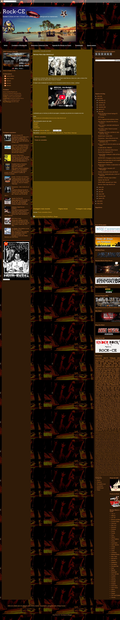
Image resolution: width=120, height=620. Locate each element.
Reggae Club (98, 443)
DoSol (104, 460)
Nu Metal (97, 469)
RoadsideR (114, 572)
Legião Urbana (115, 390)
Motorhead (103, 399)
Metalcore (111, 409)
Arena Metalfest (109, 449)
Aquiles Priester (101, 449)
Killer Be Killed (113, 464)
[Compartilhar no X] (57, 130)
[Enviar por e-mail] (54, 130)
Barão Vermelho (104, 453)
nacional (49, 133)
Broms (106, 382)
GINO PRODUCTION (113, 384)
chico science (99, 475)
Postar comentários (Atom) (45, 212)
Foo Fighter (105, 395)
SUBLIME (103, 472)
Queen (117, 372)
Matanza (97, 386)
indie (112, 428)
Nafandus (113, 560)
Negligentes (114, 562)
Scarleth (113, 576)
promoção (118, 446)
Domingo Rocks (111, 394)
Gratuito (111, 361)
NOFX (104, 468)
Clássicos (100, 434)
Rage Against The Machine (102, 416)
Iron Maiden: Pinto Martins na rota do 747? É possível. (20, 229)
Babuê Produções (108, 372)
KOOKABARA (105, 441)
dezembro (101, 100)
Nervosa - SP (55, 133)
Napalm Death (110, 468)
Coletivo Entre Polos (108, 456)
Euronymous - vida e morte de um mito (108, 138)
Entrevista (97, 371)
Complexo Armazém (100, 402)
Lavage (113, 546)
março (100, 194)
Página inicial (63, 209)
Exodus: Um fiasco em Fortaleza (20, 177)
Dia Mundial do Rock (100, 415)
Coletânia (97, 376)
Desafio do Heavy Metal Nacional (104, 458)
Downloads (79, 45)
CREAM (115, 432)
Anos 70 (116, 447)
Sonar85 (113, 581)
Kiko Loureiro (105, 464)
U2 (118, 389)
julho (100, 111)
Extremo (100, 384)
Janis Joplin (98, 409)
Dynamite (113, 527)
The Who (105, 445)
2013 (98, 203)
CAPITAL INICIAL (107, 407)
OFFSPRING (100, 410)
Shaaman (109, 472)
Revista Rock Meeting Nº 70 (105, 152)
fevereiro (101, 196)
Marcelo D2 (102, 465)
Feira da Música (113, 438)
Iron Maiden (116, 368)
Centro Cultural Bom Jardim (106, 387)
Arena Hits (116, 380)
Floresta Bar (101, 462)
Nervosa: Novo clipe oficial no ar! (106, 184)
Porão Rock (101, 471)
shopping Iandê (98, 447)
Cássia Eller (97, 435)
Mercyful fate (111, 415)
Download (97, 372)
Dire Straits (117, 458)
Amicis (105, 390)
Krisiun (97, 405)
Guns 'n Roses (115, 395)
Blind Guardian (111, 393)
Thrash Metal (67, 133)
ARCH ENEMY (108, 430)
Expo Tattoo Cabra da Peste (102, 438)
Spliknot (101, 427)
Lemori (113, 548)
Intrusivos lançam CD (17, 135)
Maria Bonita (112, 363)
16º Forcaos (101, 117)
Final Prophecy (115, 539)
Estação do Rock (110, 460)
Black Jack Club (112, 365)
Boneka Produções (102, 454)
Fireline (113, 541)
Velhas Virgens (111, 445)
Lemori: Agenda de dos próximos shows (108, 119)
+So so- (113, 513)
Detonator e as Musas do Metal (112, 414)
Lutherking (113, 552)
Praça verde (114, 471)
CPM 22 (110, 432)
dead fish (97, 406)
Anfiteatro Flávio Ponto (108, 447)
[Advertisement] (62, 194)
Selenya (113, 578)
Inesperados (114, 543)
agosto (100, 109)
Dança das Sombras (106, 435)
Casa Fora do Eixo (99, 422)
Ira (113, 462)
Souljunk (113, 583)
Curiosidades (113, 391)
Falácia (113, 537)
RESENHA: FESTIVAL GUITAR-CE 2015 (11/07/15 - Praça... (108, 133)
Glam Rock (105, 439)
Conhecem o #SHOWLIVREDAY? (20, 145)
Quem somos (91, 45)
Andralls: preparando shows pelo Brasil (108, 172)
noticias (61, 133)
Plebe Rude (99, 442)
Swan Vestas (114, 587)
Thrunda (113, 597)
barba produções (107, 401)
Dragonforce (97, 437)
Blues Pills (108, 420)
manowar (112, 397)
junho (100, 187)
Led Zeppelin (107, 376)
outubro (101, 105)
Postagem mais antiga (83, 209)
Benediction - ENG (116, 431)
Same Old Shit (115, 574)
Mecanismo (114, 558)
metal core (115, 475)
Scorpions (113, 382)
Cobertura (98, 366)
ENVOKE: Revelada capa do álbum (107, 177)
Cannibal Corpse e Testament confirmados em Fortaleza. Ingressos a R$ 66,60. (19, 165)
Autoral (102, 361)
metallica (116, 376)
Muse (118, 415)
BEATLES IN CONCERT (100, 450)
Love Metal (104, 426)
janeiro (100, 198)
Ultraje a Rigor (113, 411)
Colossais (113, 523)
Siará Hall (113, 443)
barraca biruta (109, 473)
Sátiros (113, 589)
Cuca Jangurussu (99, 457)
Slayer (118, 399)
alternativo (97, 401)
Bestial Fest (97, 432)
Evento (97, 369)
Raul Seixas (116, 374)
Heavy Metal (115, 371)
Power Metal (108, 471)
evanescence (104, 428)
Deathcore (114, 435)
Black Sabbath (115, 375)
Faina (112, 535)
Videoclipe (74, 133)
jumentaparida (105, 446)
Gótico (96, 424)
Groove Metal (108, 462)
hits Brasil (97, 446)
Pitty (114, 399)
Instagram (35, 126)
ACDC (105, 375)
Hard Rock (108, 378)
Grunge (99, 393)
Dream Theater (108, 403)
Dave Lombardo (99, 414)
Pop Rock (106, 442)
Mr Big (110, 426)
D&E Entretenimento (108, 457)
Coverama (97, 375)
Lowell (112, 550)
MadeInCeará (110, 366)
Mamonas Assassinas (100, 397)
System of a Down (108, 389)
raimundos (98, 390)
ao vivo (102, 473)
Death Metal (98, 378)
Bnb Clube (117, 401)
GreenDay (112, 439)
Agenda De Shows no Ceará (61, 45)
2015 (98, 98)
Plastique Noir (114, 566)
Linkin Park (113, 424)
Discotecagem (98, 460)
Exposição (99, 461)
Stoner (118, 405)
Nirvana (97, 391)
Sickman (113, 580)
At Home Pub (98, 382)
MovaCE (103, 466)
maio (100, 189)
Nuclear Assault (104, 469)
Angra (105, 379)
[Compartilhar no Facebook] (59, 130)
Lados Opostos (115, 544)
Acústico (105, 406)
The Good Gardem (110, 427)
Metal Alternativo (113, 441)
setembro (101, 107)
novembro (101, 102)
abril (100, 191)
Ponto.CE (112, 405)
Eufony (113, 531)
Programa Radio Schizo (18, 155)
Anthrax (105, 412)
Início (5, 45)
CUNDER (116, 369)
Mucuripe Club (109, 466)
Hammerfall (117, 403)
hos (110, 475)
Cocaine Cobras (115, 521)
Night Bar (116, 378)
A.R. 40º (113, 517)
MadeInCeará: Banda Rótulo (105, 162)
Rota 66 (112, 379)
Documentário (116, 407)
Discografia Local (115, 423)
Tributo (113, 358)
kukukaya (112, 446)
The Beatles (98, 374)
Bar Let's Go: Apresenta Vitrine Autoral (108, 150)
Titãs (106, 411)
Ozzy (116, 426)
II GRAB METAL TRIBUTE (105, 147)
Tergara (113, 593)
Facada (113, 533)
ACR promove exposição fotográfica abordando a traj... (107, 141)
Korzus (105, 409)
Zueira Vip (97, 473)
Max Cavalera (109, 465)
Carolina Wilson (10, 76)
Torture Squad (106, 386)
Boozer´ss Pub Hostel (112, 454)
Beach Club (107, 374)
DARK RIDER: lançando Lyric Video (107, 182)
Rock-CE (14, 11)
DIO (98, 399)
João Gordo (97, 464)
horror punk (106, 475)
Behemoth (107, 431)
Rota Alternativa (106, 443)
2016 (98, 96)
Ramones (113, 416)
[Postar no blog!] (55, 130)
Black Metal (98, 407)
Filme (96, 462)
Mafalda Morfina (115, 554)
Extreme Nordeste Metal (108, 461)
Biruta (118, 406)
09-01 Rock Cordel (16, 218)
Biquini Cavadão (112, 453)
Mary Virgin (114, 556)
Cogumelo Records (111, 422)
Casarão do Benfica (115, 412)
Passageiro (114, 564)
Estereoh (113, 529)
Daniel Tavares (10, 78)
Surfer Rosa (114, 585)
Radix (112, 568)
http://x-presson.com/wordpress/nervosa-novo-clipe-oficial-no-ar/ (49, 118)
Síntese (113, 591)
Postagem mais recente (41, 209)
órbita (99, 380)
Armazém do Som (99, 431)
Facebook (35, 122)
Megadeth (97, 466)
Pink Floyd (108, 368)
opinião (104, 393)
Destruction (106, 423)
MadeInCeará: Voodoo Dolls (105, 136)
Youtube (35, 124)
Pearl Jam (104, 391)
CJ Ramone (117, 420)
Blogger (70, 615)
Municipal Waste (98, 468)
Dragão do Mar (107, 380)
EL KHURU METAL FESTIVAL (108, 437)
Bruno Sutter (104, 432)
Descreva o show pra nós (39, 45)
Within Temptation (103, 419)
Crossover (109, 402)
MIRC (106, 371)
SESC (105, 418)
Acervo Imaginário (106, 369)
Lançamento (43, 133)
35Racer (113, 515)
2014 (98, 201)
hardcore (100, 368)
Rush (102, 411)
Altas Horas (105, 398)
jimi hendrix (113, 419)
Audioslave (111, 406)
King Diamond (104, 424)
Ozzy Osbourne (108, 410)
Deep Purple (100, 394)
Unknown (8, 80)
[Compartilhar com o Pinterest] (60, 130)
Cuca (115, 402)
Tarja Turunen (98, 445)
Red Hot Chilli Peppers (107, 383)
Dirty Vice (113, 525)
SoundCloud (36, 127)
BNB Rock (109, 450)
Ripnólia (113, 570)
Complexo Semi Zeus (108, 434)
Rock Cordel (98, 379)
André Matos (117, 430)
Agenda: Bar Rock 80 (17, 198)
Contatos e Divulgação (19, 45)
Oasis (109, 399)
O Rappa (112, 469)
